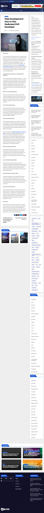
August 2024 (33, 406)
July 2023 (33, 437)
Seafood (33, 197)
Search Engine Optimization (34, 201)
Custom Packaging (35, 238)
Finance (32, 165)
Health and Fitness (35, 177)
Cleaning (33, 151)
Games (37, 257)
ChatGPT (33, 148)
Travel (40, 283)
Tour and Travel (34, 212)
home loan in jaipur (35, 262)
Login (16, 478)
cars (37, 233)
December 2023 (34, 423)
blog (40, 231)
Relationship (33, 194)
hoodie (33, 264)
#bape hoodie (34, 218)
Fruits (32, 168)
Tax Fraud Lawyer (34, 278)
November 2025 (34, 389)
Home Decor (33, 180)
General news (34, 174)
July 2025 (33, 391)
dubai (33, 247)
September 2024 (34, 403)
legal (40, 264)
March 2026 (33, 386)
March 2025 (33, 397)
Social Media (33, 204)
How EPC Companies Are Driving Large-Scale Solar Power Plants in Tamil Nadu (32, 467)
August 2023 (33, 434)
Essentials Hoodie (35, 249)
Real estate (33, 191)
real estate (34, 276)
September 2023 (34, 431)
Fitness (33, 257)
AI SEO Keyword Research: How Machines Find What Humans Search (36, 134)
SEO (38, 276)
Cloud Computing (34, 154)
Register (17, 481)
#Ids (32, 220)
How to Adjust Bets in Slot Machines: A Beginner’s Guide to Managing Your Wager (36, 489)
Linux (32, 185)
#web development (15, 30)
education (37, 247)
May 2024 (33, 411)
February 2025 (34, 400)
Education (33, 160)
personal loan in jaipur (35, 271)
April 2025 (33, 394)
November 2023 (34, 426)
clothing (38, 235)
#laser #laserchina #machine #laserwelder (35, 224)
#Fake (39, 218)
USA (32, 285)
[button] (40, 10)
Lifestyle (33, 342)
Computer (6, 16)
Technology (33, 209)
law (36, 264)
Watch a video (34, 37)
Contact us (17, 483)
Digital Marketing (34, 242)
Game (32, 171)
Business (33, 145)
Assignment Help (34, 231)
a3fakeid (33, 226)
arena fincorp (39, 226)
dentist (33, 240)
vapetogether (34, 287)
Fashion (32, 322)
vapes (36, 285)
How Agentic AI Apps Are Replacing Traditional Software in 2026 (36, 116)
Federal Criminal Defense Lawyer (36, 255)
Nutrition (33, 188)
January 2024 (34, 420)
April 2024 (33, 414)
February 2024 (34, 417)
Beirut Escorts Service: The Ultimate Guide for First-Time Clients (36, 111)
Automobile (33, 140)
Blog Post (17, 486)
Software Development (5, 233)
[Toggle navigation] (21, 10)
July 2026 (33, 383)
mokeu (33, 269)
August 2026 (33, 380)
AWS (32, 143)
